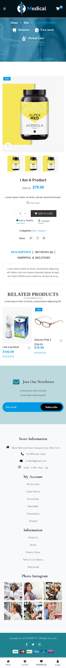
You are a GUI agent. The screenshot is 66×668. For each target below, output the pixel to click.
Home (14, 22)
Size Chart (35, 203)
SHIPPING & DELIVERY (33, 257)
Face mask (47, 29)
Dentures (23, 29)
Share (37, 238)
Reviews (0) (44, 252)
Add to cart (45, 213)
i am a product (11, 347)
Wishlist (41, 665)
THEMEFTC (31, 638)
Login (57, 665)
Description (21, 252)
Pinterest (44, 238)
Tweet (31, 238)
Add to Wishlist (25, 220)
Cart (24, 665)
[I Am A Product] (15, 164)
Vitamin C (42, 231)
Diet (26, 22)
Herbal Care (36, 38)
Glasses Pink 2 (42, 339)
